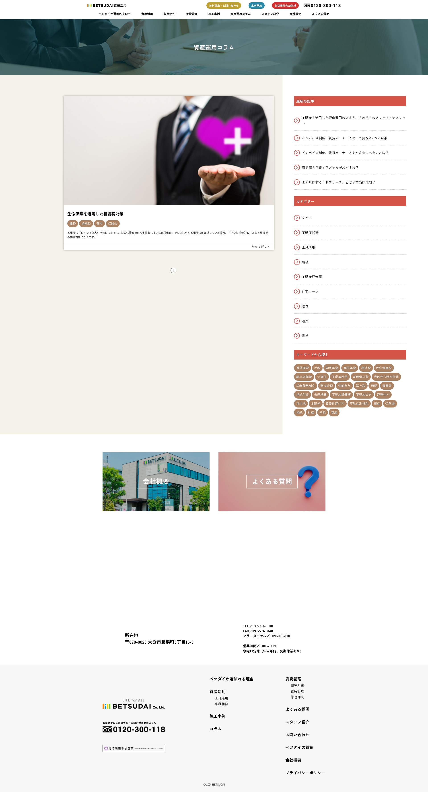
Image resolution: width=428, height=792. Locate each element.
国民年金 (332, 368)
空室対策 (297, 685)
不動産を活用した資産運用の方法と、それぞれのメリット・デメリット (353, 120)
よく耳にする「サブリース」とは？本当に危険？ (338, 182)
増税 (374, 385)
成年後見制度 (305, 385)
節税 (73, 223)
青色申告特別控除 (386, 376)
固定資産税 (384, 368)
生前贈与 (344, 385)
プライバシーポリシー (305, 772)
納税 (322, 412)
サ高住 (322, 376)
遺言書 (387, 385)
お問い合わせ (297, 734)
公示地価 (320, 394)
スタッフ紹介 (270, 14)
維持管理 (297, 691)
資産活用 (147, 14)
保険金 (112, 223)
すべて (307, 217)
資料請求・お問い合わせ (224, 5)
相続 (305, 262)
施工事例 (214, 14)
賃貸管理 (192, 14)
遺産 (99, 223)
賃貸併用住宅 (335, 403)
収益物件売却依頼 (285, 5)
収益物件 (169, 14)
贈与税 (360, 385)
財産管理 (326, 385)
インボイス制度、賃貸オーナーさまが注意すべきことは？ (345, 152)
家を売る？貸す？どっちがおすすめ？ (330, 167)
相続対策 (302, 394)
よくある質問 (320, 14)
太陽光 (315, 403)
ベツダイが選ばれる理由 (115, 14)
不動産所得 (340, 376)
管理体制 (297, 697)
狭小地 (301, 403)
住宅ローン (310, 291)
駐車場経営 (304, 376)
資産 (334, 412)
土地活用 (308, 247)
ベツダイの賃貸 (299, 747)
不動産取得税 (359, 403)
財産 (311, 412)
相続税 (86, 223)
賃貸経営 (302, 368)
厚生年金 (350, 368)
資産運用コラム (240, 14)
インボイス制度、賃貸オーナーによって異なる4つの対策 (344, 138)
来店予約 (256, 5)
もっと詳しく (261, 246)
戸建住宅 (383, 394)
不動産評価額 (312, 276)
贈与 (305, 306)
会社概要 (295, 14)
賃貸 (305, 335)
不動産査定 (364, 394)
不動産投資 (310, 232)
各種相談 (221, 703)
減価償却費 (360, 376)
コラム (216, 729)
